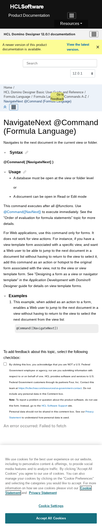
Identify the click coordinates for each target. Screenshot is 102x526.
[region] (51, 485)
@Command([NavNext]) (22, 212)
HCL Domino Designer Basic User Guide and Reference (43, 92)
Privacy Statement (43, 493)
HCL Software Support (54, 405)
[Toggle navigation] (71, 15)
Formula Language (17, 96)
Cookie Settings (51, 506)
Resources (69, 23)
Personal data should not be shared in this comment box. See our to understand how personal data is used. (51, 414)
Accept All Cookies (51, 518)
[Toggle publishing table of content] (13, 107)
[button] (5, 152)
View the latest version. (78, 47)
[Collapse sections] (5, 107)
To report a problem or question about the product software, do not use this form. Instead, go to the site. (53, 402)
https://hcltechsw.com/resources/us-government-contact (50, 388)
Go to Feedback (57, 97)
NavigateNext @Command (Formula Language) (37, 101)
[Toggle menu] (93, 34)
